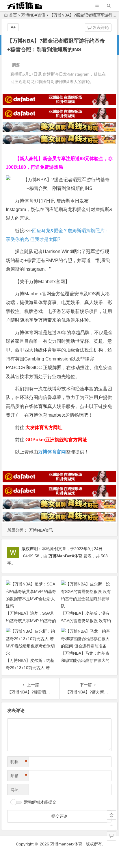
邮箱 (18, 775)
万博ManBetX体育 (65, 556)
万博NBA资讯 (33, 15)
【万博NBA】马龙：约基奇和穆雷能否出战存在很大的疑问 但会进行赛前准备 (85, 660)
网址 (14, 789)
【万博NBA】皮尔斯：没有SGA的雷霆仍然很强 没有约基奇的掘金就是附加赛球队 (86, 620)
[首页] (111, 815)
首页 (13, 15)
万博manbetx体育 (66, 844)
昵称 (18, 762)
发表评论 (100, 27)
